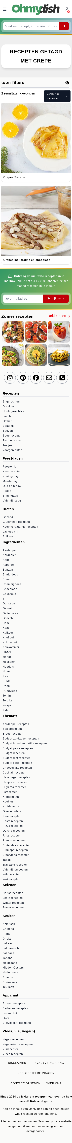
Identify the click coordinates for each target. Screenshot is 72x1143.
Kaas (6, 627)
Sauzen (8, 430)
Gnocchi (8, 618)
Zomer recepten (13, 907)
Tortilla (7, 700)
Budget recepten (14, 753)
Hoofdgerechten (13, 411)
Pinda (7, 681)
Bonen (7, 579)
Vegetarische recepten (18, 1044)
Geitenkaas (10, 613)
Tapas (7, 859)
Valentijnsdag (12, 500)
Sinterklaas (10, 495)
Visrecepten (11, 1049)
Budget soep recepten (17, 762)
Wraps (7, 705)
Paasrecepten (12, 816)
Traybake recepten (15, 864)
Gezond (8, 517)
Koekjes (8, 801)
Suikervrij (9, 536)
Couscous (9, 593)
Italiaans (8, 953)
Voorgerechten (12, 450)
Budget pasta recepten (18, 748)
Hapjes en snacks (15, 782)
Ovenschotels (12, 811)
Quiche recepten (14, 830)
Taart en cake (12, 440)
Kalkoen (8, 632)
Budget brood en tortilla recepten (25, 743)
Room (7, 686)
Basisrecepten (12, 728)
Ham (6, 623)
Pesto (6, 676)
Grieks (7, 938)
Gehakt (7, 608)
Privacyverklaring (48, 1062)
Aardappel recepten (16, 724)
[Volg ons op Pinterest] (23, 378)
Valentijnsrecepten (15, 869)
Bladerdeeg (10, 574)
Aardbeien (10, 555)
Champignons (12, 584)
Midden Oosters (13, 967)
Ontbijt (7, 421)
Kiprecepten (11, 796)
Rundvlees (10, 690)
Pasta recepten (13, 821)
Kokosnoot (10, 642)
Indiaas (8, 943)
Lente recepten (13, 897)
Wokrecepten (11, 879)
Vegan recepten (13, 1039)
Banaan (8, 569)
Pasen (7, 490)
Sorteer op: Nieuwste (53, 95)
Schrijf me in (55, 298)
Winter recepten (13, 902)
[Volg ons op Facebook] (36, 378)
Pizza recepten (13, 825)
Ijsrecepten (10, 792)
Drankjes (9, 406)
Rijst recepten (12, 835)
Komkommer (11, 647)
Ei (4, 598)
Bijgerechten (11, 401)
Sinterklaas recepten (16, 845)
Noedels (8, 666)
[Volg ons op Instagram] (10, 378)
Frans (6, 933)
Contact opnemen (26, 1083)
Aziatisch (9, 924)
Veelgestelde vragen (36, 1073)
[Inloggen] (67, 9)
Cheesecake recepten (17, 767)
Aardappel (10, 550)
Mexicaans (10, 962)
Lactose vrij (10, 531)
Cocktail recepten (14, 772)
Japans (7, 958)
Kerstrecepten (12, 471)
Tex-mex (8, 987)
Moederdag (10, 481)
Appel (7, 559)
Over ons (53, 1083)
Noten (7, 671)
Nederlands (10, 972)
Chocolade (10, 589)
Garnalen (9, 603)
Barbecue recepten (15, 1008)
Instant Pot (10, 1013)
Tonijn (7, 695)
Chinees (8, 928)
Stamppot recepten (15, 850)
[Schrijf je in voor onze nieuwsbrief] (49, 378)
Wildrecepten (11, 874)
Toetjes (7, 445)
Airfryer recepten (14, 1003)
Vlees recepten (13, 1054)
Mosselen (9, 661)
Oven (6, 1018)
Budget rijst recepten (17, 757)
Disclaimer (17, 1062)
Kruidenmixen (12, 806)
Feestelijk (9, 466)
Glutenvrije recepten (16, 521)
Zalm (6, 710)
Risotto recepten (14, 840)
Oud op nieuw (12, 486)
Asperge (8, 564)
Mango (7, 656)
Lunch (7, 416)
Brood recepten (13, 733)
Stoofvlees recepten (16, 855)
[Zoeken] (64, 26)
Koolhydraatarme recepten (20, 526)
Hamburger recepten (16, 777)
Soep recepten (12, 435)
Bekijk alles (57, 316)
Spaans (8, 977)
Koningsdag (11, 476)
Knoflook (9, 637)
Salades (8, 425)
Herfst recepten (13, 893)
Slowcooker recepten (17, 1022)
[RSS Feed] (62, 378)
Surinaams (10, 982)
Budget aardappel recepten (21, 738)
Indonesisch (11, 948)
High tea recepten (15, 787)
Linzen (7, 652)
